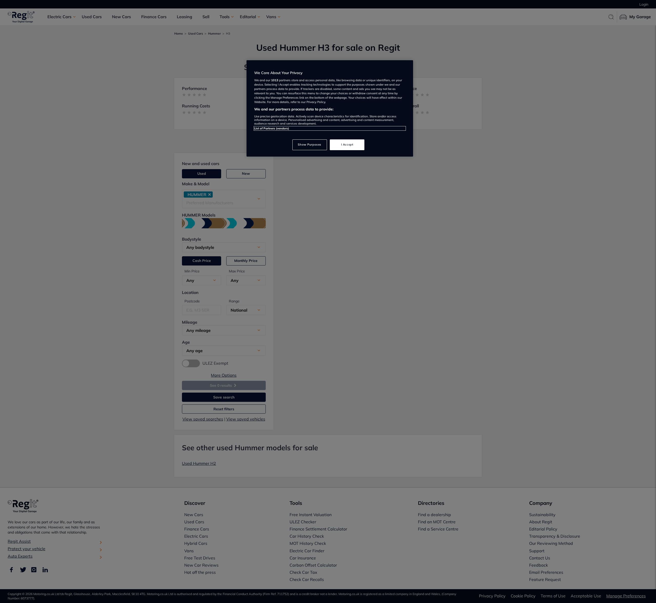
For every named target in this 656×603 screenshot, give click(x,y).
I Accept (347, 144)
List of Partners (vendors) (271, 128)
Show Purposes (309, 144)
